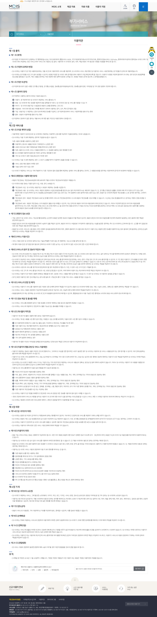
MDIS (19, 7)
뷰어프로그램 (51, 599)
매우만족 (25, 570)
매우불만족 (55, 570)
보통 (39, 570)
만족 (33, 570)
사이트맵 (61, 599)
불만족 (46, 570)
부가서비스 (20, 34)
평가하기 (138, 569)
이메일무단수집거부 (29, 599)
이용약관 (50, 34)
